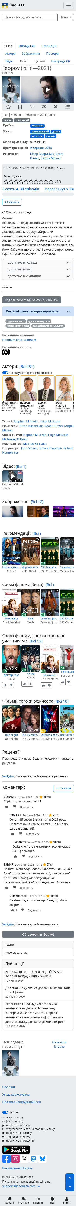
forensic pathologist (18, 325)
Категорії (38, 1202)
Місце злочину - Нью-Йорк (11, 567)
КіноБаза (16, 5)
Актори (10, 53)
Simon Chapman (50, 448)
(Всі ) (36, 533)
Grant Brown (54, 426)
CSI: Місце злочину (50, 567)
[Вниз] (69, 1186)
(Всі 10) (62, 701)
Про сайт (8, 1087)
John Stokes (29, 448)
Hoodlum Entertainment (19, 340)
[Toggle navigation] (68, 5)
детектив (37, 136)
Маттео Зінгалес (35, 444)
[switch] (5, 372)
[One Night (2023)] (11, 719)
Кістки (31, 673)
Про (52, 1202)
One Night (11, 735)
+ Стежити (12, 202)
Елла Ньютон (60, 404)
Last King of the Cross (50, 735)
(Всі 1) (21, 466)
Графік (61, 168)
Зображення (31, 53)
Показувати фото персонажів (31, 373)
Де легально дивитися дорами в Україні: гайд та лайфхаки (37, 992)
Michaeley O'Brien (14, 439)
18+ (6, 115)
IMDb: (35, 168)
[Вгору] (69, 1177)
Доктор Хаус (11, 675)
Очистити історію (59, 1044)
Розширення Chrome (17, 1168)
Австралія (37, 125)
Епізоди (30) (26, 46)
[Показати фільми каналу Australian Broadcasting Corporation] (6, 352)
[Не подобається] (11, 685)
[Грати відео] (12, 476)
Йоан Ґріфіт (10, 402)
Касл (31, 618)
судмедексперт (16, 321)
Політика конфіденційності (21, 1102)
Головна (9, 1202)
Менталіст (11, 618)
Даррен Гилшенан (27, 404)
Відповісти (27, 807)
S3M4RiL (16, 815)
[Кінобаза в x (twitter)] (24, 1158)
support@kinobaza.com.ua (21, 1186)
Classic (9, 797)
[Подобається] (5, 685)
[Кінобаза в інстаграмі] (15, 1158)
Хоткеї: (14, 1112)
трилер (50, 136)
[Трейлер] (47, 89)
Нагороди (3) (60, 61)
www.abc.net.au (16, 952)
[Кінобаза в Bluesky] (42, 1158)
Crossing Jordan (50, 618)
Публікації (14, 963)
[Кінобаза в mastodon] (33, 1158)
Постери (52, 53)
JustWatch (7, 287)
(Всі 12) (37, 501)
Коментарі (23, 1202)
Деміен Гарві (42, 404)
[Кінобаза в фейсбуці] (6, 1158)
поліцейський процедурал (47, 325)
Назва (64, 17)
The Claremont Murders (30, 735)
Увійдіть (8, 776)
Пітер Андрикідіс (42, 153)
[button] (8, 107)
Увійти (66, 1202)
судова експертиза (39, 321)
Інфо (8, 46)
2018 (27, 68)
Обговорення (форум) (38, 934)
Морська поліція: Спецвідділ (30, 567)
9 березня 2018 (41, 148)
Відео (9, 61)
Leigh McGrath (50, 421)
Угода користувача (16, 1094)
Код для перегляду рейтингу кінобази (32, 300)
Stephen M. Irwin (26, 421)
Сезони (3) (49, 46)
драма (56, 131)
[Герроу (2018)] (10, 1063)
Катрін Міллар (51, 158)
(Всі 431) (26, 366)
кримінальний (40, 131)
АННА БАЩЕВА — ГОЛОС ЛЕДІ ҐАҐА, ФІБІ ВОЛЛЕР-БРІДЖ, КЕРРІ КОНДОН (34, 976)
